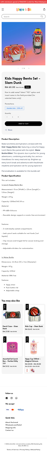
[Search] (41, 16)
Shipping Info (10, 428)
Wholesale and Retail (13, 425)
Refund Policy (35, 450)
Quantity (8, 113)
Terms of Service (13, 450)
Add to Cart (23, 123)
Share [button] (10, 130)
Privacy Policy (25, 450)
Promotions (9, 104)
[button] (2, 9)
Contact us (9, 430)
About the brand (11, 422)
